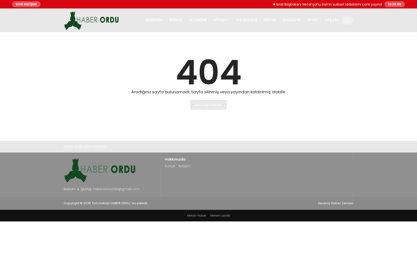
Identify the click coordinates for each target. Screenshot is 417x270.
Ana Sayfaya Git (208, 104)
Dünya (175, 20)
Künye (170, 166)
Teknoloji (246, 20)
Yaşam (331, 20)
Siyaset (221, 20)
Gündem (154, 20)
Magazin (292, 20)
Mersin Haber (196, 215)
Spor (312, 20)
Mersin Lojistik (220, 215)
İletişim (184, 166)
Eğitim (270, 20)
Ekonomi (198, 20)
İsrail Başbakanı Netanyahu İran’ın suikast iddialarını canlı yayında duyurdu (334, 4)
